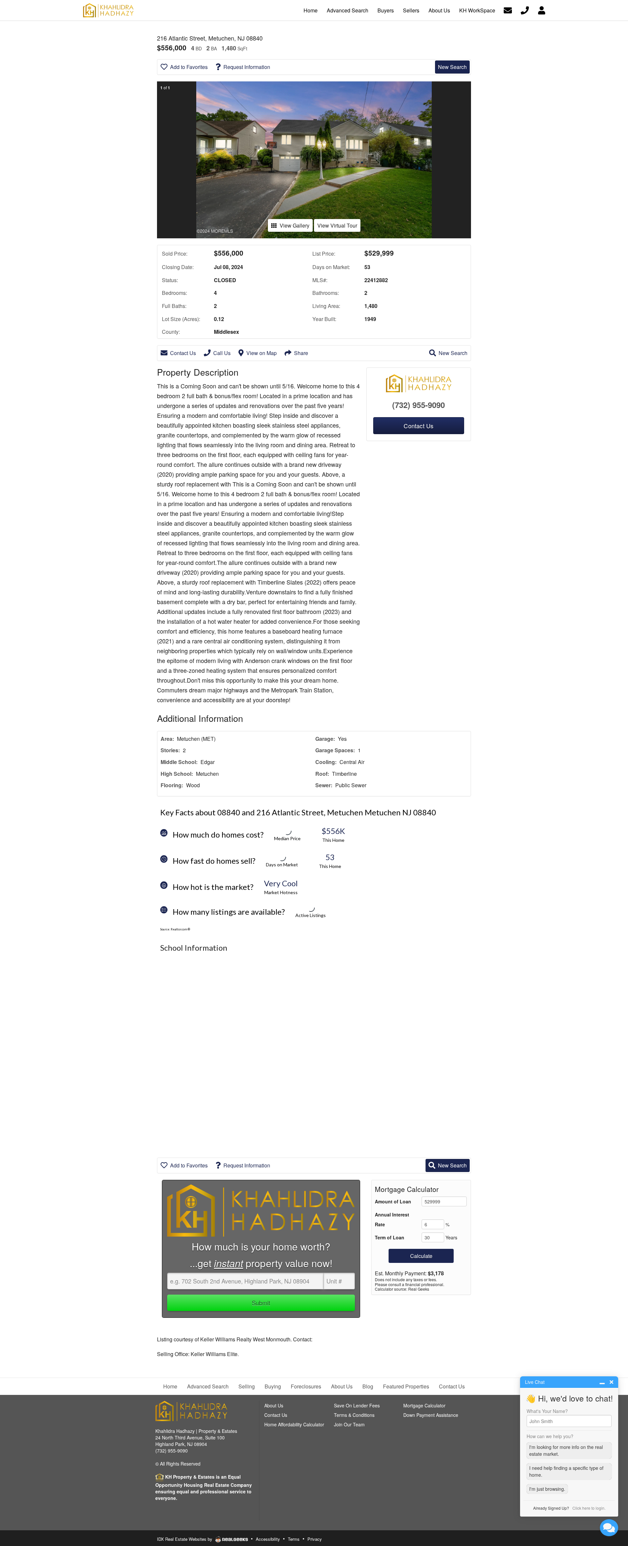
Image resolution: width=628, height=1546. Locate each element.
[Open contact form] (508, 9)
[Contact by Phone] (525, 9)
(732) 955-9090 (418, 404)
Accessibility (268, 1539)
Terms (294, 1539)
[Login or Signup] (541, 9)
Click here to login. (588, 1508)
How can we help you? (550, 1436)
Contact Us (183, 353)
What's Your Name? (547, 1411)
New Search (452, 67)
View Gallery (294, 225)
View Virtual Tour (337, 225)
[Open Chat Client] (609, 1527)
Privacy (314, 1539)
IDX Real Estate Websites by (185, 1539)
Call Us (222, 353)
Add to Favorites (189, 67)
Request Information (246, 67)
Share (301, 353)
